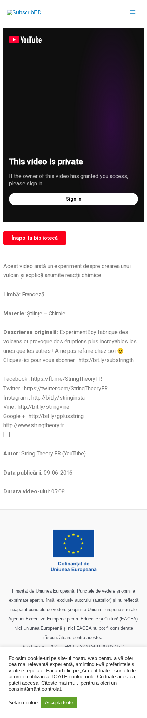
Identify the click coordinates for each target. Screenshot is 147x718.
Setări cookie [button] (23, 702)
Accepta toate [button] (59, 702)
